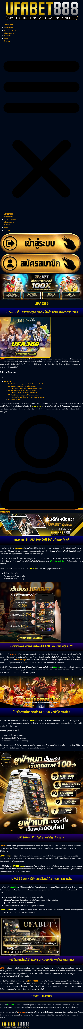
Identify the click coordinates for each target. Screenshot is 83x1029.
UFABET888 (8, 25)
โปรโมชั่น (7, 36)
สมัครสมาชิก (8, 28)
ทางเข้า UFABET (10, 30)
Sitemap (7, 41)
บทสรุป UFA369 (15, 399)
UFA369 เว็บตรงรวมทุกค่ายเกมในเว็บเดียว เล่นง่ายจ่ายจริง (26, 384)
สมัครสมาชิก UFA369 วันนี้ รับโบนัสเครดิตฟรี (24, 386)
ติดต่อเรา (7, 38)
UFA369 (8, 381)
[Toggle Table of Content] (1, 377)
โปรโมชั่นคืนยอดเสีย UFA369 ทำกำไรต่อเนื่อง (24, 390)
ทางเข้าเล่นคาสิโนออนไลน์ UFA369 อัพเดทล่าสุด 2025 (29, 388)
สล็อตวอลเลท (9, 33)
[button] (41, 127)
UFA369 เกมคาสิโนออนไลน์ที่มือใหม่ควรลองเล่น (25, 395)
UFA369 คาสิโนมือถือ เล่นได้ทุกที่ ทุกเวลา (26, 392)
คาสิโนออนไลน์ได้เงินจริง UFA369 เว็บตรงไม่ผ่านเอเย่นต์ (30, 397)
